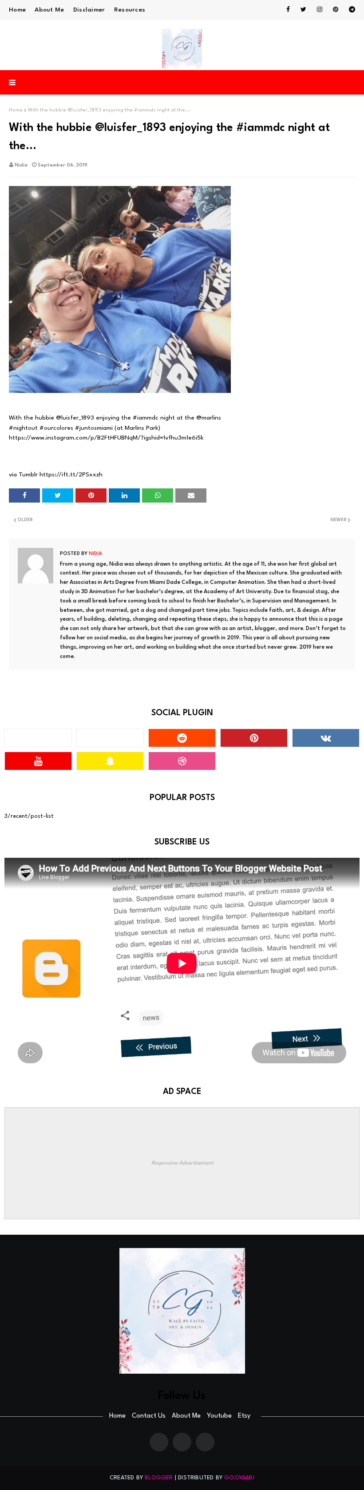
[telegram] (350, 10)
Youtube (219, 1416)
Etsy (244, 1416)
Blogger (159, 1478)
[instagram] (319, 10)
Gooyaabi (239, 1478)
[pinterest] (335, 10)
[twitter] (303, 10)
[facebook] (288, 10)
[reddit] (182, 738)
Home (17, 10)
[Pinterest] (182, 1442)
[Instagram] (38, 738)
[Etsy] (205, 1442)
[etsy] (110, 738)
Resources (130, 10)
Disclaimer (89, 10)
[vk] (326, 738)
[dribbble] (182, 761)
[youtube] (38, 761)
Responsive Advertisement (182, 1163)
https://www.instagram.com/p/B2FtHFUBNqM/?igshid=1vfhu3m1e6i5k (106, 438)
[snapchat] (110, 761)
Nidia (21, 165)
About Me (49, 10)
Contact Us (149, 1416)
